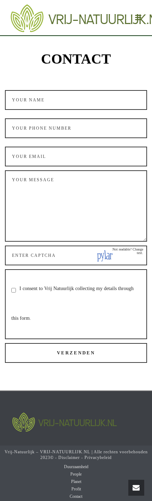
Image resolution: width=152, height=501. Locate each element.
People (76, 474)
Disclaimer (69, 457)
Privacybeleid (98, 457)
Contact (76, 496)
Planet (76, 481)
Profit (76, 489)
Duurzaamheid (76, 466)
